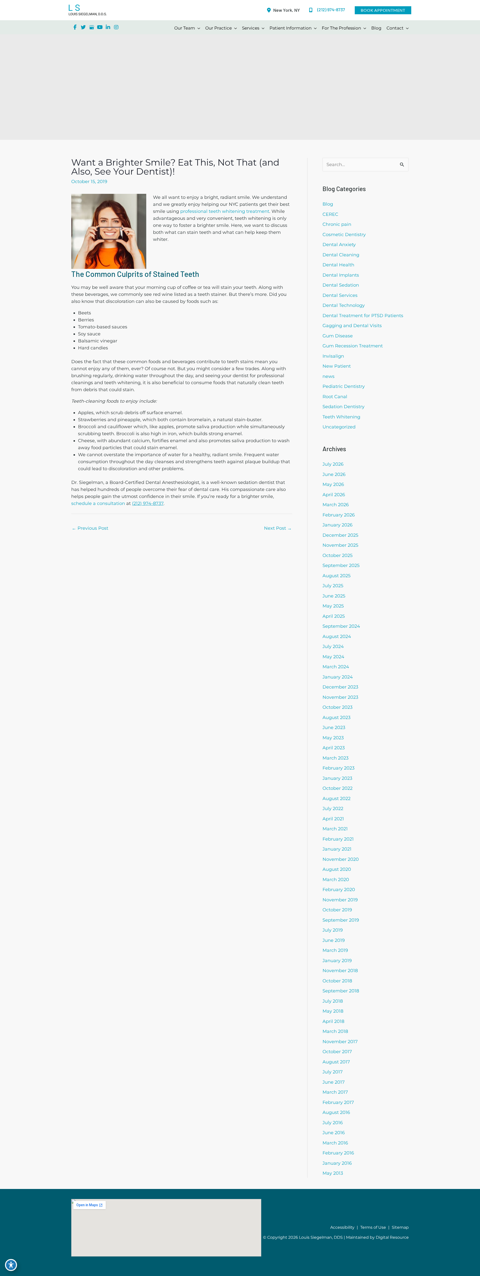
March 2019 (335, 950)
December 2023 (340, 687)
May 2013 (332, 1173)
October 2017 (337, 1051)
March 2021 (335, 829)
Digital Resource (392, 1237)
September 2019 (340, 920)
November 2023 (340, 697)
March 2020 (335, 879)
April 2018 (333, 1021)
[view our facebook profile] (75, 27)
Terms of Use (373, 1227)
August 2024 (336, 636)
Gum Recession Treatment (352, 346)
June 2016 (333, 1132)
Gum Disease (337, 336)
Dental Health (338, 265)
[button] (383, 10)
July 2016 (332, 1122)
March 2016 (335, 1143)
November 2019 (340, 900)
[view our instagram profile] (116, 27)
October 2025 (337, 555)
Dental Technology (343, 305)
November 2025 (340, 545)
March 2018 (335, 1031)
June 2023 (333, 727)
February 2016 (338, 1153)
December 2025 (340, 535)
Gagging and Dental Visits (352, 325)
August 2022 (336, 798)
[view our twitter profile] (83, 27)
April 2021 (333, 819)
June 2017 (333, 1082)
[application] (197, 28)
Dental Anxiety (339, 244)
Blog (327, 204)
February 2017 (338, 1102)
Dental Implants (340, 275)
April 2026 (333, 494)
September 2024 (341, 626)
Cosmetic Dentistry (344, 234)
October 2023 (337, 707)
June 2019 (333, 940)
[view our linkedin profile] (108, 27)
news (328, 376)
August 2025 (336, 575)
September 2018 (340, 991)
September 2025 (341, 565)
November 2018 (340, 970)
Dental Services (340, 295)
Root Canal (334, 396)
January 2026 (337, 525)
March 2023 (335, 758)
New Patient (336, 366)
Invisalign (333, 356)
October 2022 (337, 788)
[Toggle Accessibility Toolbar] (11, 1265)
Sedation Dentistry (343, 406)
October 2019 (337, 910)
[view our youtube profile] (100, 27)
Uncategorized (339, 427)
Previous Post (90, 528)
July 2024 (333, 646)
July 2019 (332, 930)
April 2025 (333, 616)
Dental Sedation (340, 285)
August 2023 (336, 717)
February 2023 (338, 768)
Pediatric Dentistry (343, 386)
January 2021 (337, 849)
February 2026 (338, 515)
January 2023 (337, 778)
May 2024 (333, 657)
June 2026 (334, 474)
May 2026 (333, 484)
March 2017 (335, 1092)
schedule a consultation (98, 503)
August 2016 (336, 1112)
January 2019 (337, 960)
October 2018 (337, 981)
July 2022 (332, 808)
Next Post (278, 528)
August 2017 (336, 1062)
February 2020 (338, 889)
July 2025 (332, 585)
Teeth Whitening (341, 417)
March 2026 (335, 504)
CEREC (330, 214)
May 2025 (333, 606)
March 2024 (335, 667)
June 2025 (333, 596)
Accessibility (342, 1227)
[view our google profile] (91, 27)
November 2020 (340, 859)
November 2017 (340, 1041)
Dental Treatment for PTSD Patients (362, 315)
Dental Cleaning (340, 255)
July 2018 (332, 1001)
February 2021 (338, 839)
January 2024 (337, 677)
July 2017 (332, 1072)
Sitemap (400, 1227)
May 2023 (333, 738)
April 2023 (333, 748)
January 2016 (337, 1163)
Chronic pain (336, 224)
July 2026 (333, 464)
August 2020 (336, 869)
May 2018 (332, 1011)
